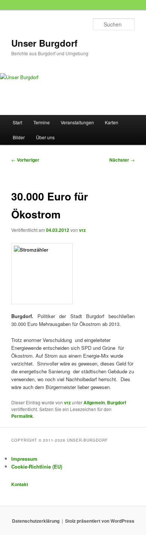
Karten (111, 122)
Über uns (45, 137)
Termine (41, 122)
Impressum (24, 458)
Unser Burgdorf (44, 43)
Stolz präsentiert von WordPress (99, 520)
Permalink (22, 416)
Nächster (122, 159)
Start (17, 122)
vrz (82, 230)
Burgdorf (116, 402)
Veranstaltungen (77, 122)
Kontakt (19, 484)
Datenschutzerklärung (36, 520)
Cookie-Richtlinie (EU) (36, 466)
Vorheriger (25, 159)
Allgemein (94, 402)
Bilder (19, 137)
